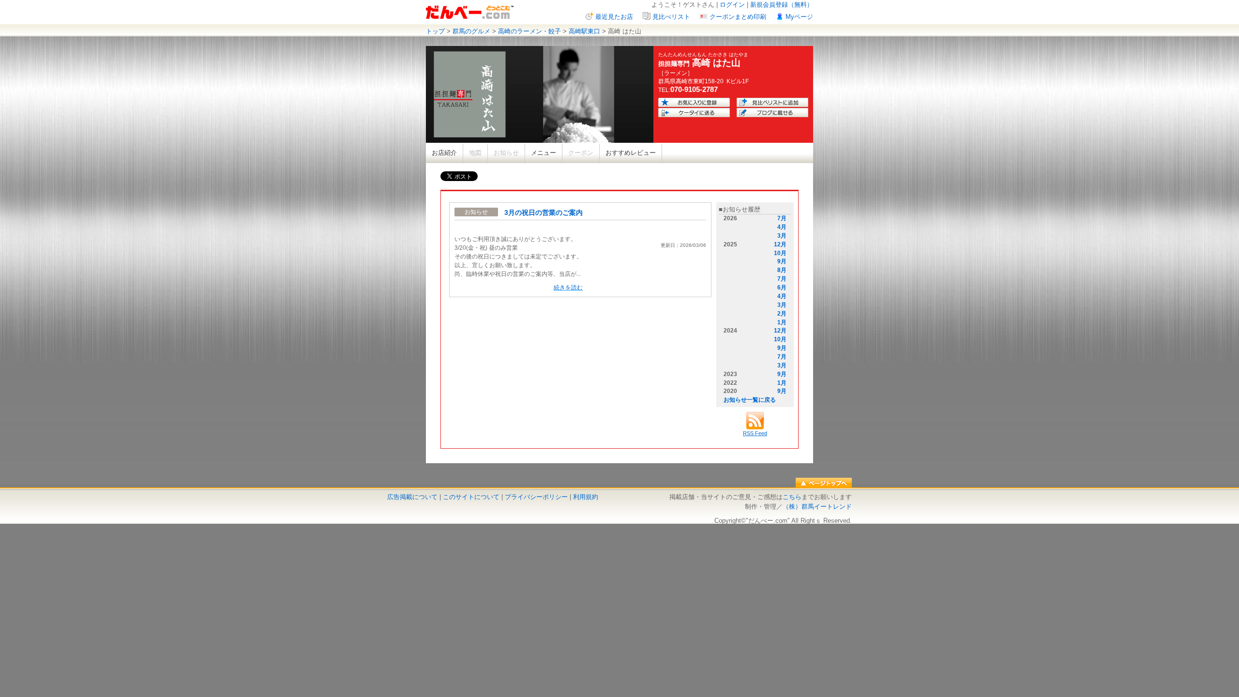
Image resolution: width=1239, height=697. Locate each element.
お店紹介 (444, 152)
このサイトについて (471, 496)
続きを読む (568, 287)
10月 (780, 253)
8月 (781, 270)
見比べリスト (671, 16)
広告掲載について (412, 496)
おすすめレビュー (630, 152)
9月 (781, 261)
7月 (781, 218)
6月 (781, 287)
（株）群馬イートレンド (817, 506)
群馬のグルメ (471, 31)
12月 (780, 244)
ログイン (732, 4)
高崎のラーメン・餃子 (529, 31)
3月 (781, 235)
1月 (781, 322)
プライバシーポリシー (536, 496)
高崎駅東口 (584, 31)
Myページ (799, 16)
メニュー (543, 152)
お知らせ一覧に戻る (750, 399)
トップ (435, 31)
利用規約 (585, 496)
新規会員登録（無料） (781, 4)
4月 (781, 227)
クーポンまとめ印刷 (738, 16)
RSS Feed (755, 433)
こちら (792, 496)
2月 (781, 313)
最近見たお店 (614, 16)
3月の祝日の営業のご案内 (543, 212)
